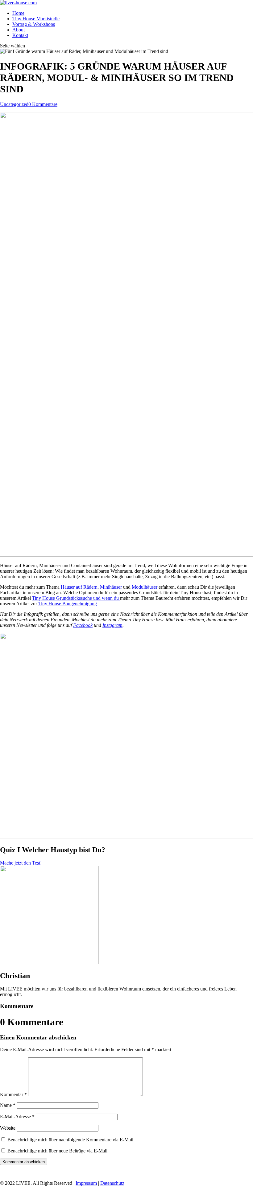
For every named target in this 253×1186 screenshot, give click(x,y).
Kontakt (20, 35)
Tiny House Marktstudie (36, 18)
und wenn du (106, 598)
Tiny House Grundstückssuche (62, 598)
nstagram (113, 625)
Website (7, 1128)
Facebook (83, 625)
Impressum (86, 1183)
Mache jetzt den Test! (21, 862)
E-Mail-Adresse (17, 1116)
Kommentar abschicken (23, 1162)
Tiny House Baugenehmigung (67, 603)
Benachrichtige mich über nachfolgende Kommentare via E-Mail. (71, 1139)
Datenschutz (112, 1183)
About (18, 29)
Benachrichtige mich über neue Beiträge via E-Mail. (58, 1150)
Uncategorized (14, 104)
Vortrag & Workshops (33, 24)
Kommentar (13, 1094)
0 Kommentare (42, 104)
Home (18, 13)
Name (7, 1105)
